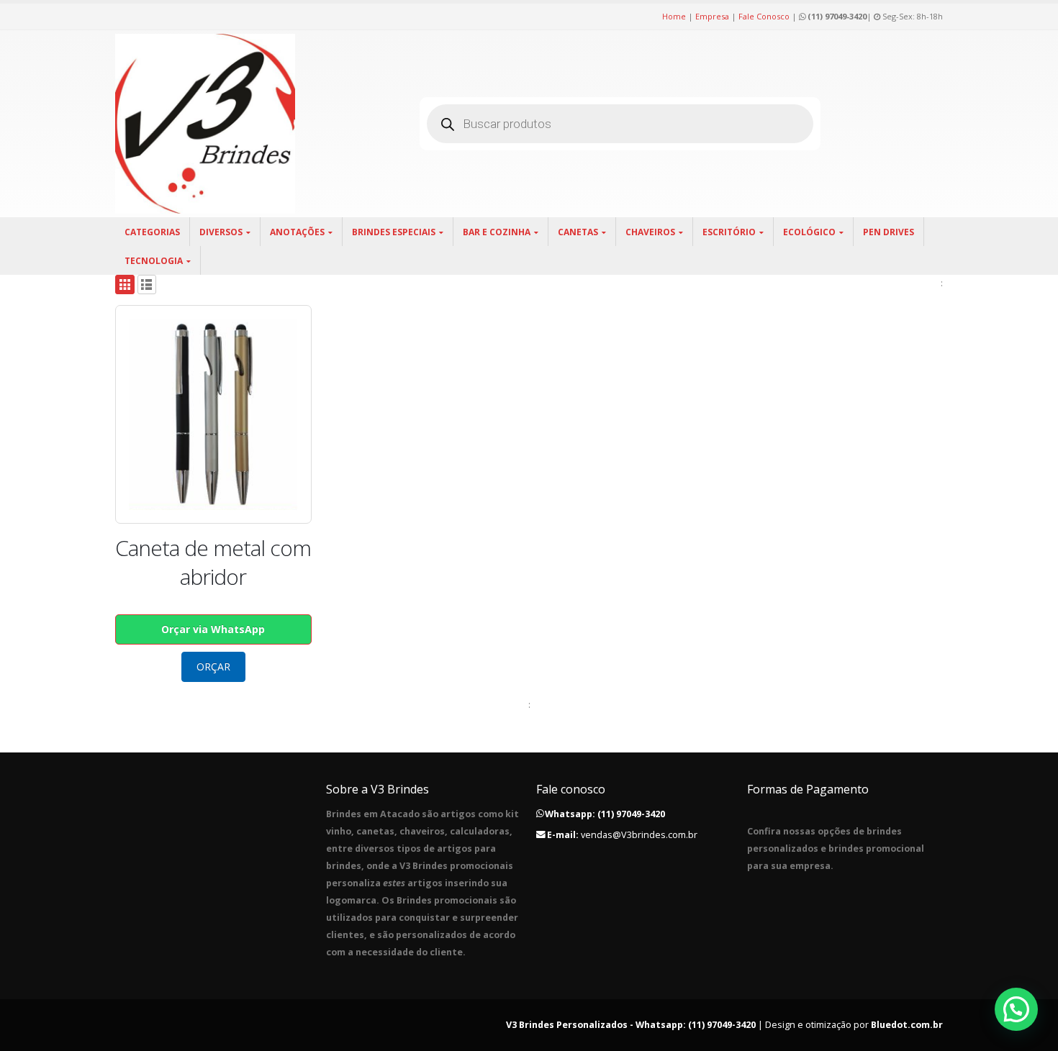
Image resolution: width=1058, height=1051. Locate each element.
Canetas (578, 232)
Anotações (297, 232)
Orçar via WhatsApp (213, 629)
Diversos (221, 232)
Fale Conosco (764, 16)
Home (674, 16)
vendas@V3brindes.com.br (639, 835)
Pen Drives (888, 232)
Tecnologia (154, 261)
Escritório (729, 232)
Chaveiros (650, 232)
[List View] (147, 284)
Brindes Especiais (393, 232)
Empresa (712, 16)
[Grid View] (125, 284)
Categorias (152, 232)
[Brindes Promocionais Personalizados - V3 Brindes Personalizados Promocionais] (205, 124)
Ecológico (809, 232)
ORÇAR (213, 666)
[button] (1016, 1009)
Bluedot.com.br (907, 1025)
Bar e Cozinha (496, 232)
